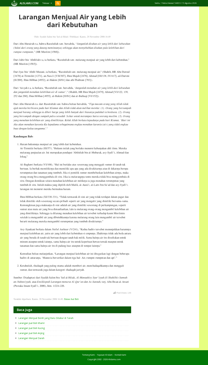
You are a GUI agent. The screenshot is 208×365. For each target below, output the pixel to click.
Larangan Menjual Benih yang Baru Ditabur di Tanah (45, 318)
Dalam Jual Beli (71, 299)
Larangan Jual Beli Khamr (31, 323)
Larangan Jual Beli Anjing (31, 333)
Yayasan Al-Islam (104, 354)
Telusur (45, 3)
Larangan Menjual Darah (31, 338)
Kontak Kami (120, 354)
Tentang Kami (88, 354)
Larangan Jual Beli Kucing (31, 328)
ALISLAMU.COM (29, 3)
